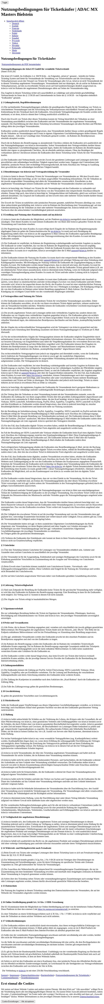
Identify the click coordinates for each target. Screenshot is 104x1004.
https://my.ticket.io (34, 375)
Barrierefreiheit (47, 975)
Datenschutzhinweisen (89, 996)
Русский (16, 40)
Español (15, 38)
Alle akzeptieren (27, 1001)
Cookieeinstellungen (10, 978)
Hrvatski (15, 45)
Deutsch (15, 23)
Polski (14, 33)
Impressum (14, 975)
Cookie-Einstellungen (10, 1001)
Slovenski (16, 53)
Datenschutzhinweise (30, 975)
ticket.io (22, 970)
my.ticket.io (65, 219)
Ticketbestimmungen (30, 978)
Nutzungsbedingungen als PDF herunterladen (21, 64)
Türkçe (15, 43)
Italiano (15, 36)
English (15, 26)
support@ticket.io (79, 250)
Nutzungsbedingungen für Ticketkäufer (73, 975)
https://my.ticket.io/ (54, 466)
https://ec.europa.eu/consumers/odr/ (53, 909)
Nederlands (17, 31)
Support (4, 975)
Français (15, 28)
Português (16, 48)
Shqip (14, 50)
